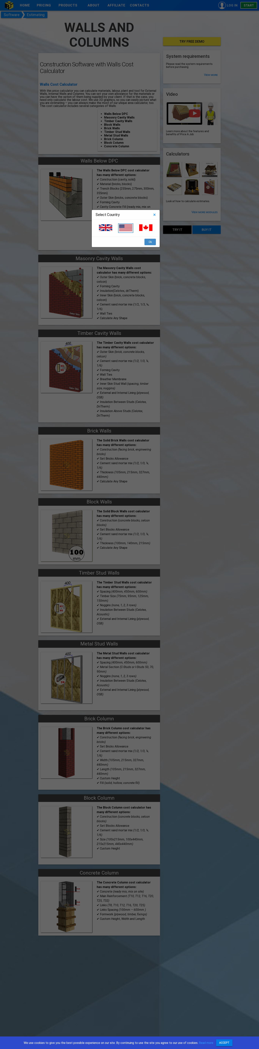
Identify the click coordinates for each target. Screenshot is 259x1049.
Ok (150, 242)
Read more (206, 1043)
